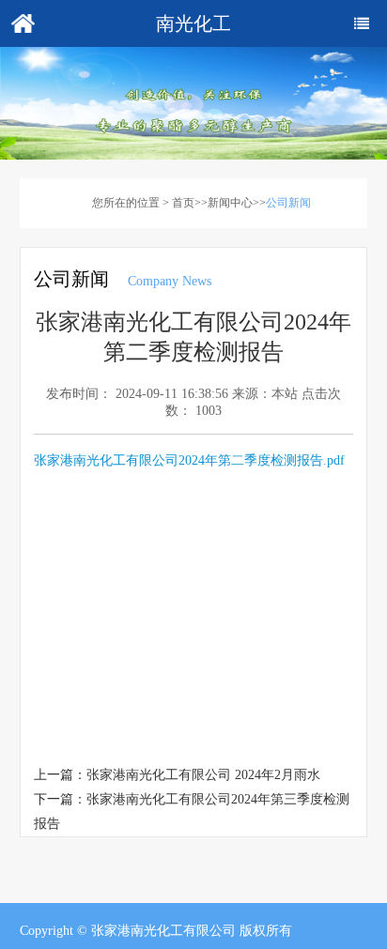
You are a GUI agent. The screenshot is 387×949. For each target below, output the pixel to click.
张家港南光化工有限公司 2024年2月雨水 (203, 775)
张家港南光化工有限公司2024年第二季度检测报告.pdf (189, 460)
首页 (183, 202)
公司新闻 (288, 202)
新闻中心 (230, 202)
